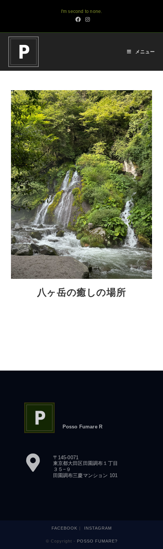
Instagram (98, 528)
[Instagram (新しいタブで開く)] (86, 19)
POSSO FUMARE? (97, 541)
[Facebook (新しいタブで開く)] (78, 19)
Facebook (64, 528)
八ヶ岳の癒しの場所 (81, 293)
